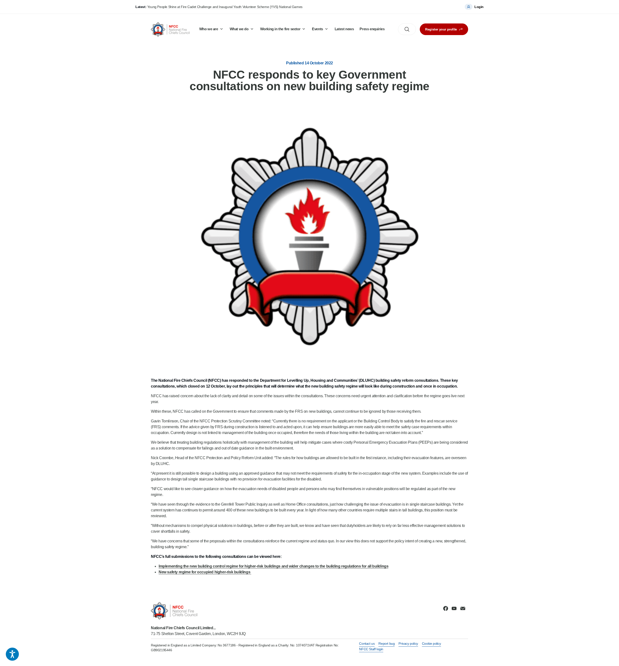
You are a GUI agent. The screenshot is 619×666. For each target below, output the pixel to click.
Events (317, 29)
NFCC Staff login (371, 649)
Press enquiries (372, 29)
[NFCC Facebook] (445, 608)
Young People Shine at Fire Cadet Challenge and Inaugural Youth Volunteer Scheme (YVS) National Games (224, 7)
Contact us (367, 643)
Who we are (208, 29)
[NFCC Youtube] (454, 608)
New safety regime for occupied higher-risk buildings (205, 572)
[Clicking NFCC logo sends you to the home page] (198, 610)
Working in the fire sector (280, 29)
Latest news (344, 29)
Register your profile (441, 29)
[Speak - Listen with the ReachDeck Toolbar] (12, 654)
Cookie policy (431, 643)
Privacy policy (408, 643)
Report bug (386, 643)
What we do (239, 29)
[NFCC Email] (462, 608)
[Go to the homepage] (170, 29)
